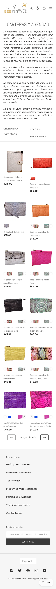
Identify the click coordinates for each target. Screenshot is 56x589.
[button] (35, 129)
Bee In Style (20, 578)
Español (27, 561)
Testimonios (13, 480)
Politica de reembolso (19, 472)
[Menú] (50, 8)
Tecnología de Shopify (37, 578)
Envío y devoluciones (18, 464)
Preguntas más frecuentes (21, 488)
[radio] (32, 178)
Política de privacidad (18, 496)
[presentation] (51, 226)
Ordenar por (11, 128)
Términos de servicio (18, 505)
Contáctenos (14, 513)
